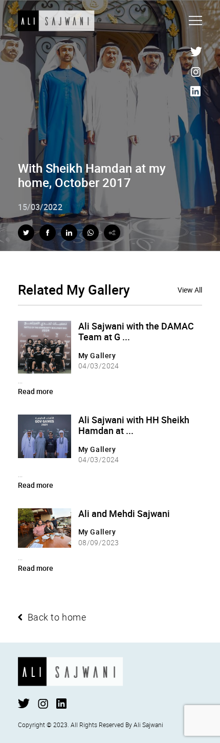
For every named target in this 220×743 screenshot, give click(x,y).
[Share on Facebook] (47, 232)
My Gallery (97, 355)
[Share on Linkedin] (69, 232)
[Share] (112, 232)
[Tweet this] (26, 232)
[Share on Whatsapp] (90, 232)
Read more (35, 391)
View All (190, 290)
